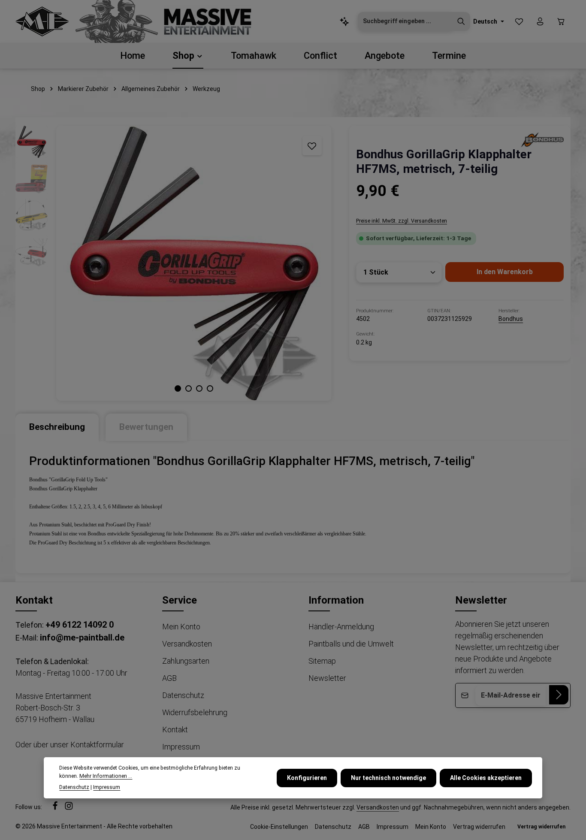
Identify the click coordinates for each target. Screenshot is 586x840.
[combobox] (405, 21)
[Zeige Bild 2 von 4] (188, 388)
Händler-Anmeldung (341, 626)
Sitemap (322, 660)
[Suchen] (461, 21)
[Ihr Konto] (540, 21)
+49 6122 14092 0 (79, 624)
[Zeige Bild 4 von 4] (210, 388)
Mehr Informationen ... (105, 776)
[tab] (57, 427)
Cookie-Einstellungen (279, 826)
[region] (174, 263)
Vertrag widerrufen (479, 826)
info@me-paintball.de (82, 637)
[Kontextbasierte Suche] (344, 21)
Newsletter (327, 678)
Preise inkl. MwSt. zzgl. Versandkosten (401, 221)
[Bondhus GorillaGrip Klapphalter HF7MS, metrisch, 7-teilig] (193, 263)
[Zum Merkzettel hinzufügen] (312, 145)
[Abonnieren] (558, 694)
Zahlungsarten (185, 660)
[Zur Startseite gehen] (42, 21)
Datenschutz (183, 695)
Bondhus (510, 318)
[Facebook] (56, 808)
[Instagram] (68, 808)
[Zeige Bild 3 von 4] (199, 388)
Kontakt (175, 729)
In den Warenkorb (505, 272)
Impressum (181, 746)
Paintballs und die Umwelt (351, 643)
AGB (169, 678)
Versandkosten (187, 643)
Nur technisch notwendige (388, 777)
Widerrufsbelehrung (194, 712)
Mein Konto (181, 626)
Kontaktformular (97, 744)
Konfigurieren (307, 777)
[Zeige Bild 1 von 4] (178, 388)
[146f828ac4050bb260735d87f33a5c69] (542, 139)
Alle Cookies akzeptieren (486, 777)
